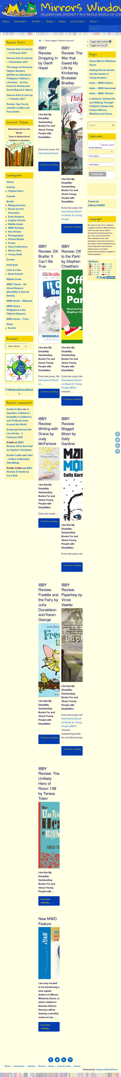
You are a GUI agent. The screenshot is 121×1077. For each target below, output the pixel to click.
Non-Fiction (14, 231)
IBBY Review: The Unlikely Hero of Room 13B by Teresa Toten (48, 783)
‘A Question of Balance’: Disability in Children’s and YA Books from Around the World (19, 417)
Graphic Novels (16, 220)
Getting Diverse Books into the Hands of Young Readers (102, 74)
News (10, 324)
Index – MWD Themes (101, 93)
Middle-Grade (15, 224)
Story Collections (17, 247)
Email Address (101, 147)
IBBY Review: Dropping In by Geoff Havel (48, 57)
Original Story (15, 191)
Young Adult (15, 254)
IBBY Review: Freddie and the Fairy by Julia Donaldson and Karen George (48, 602)
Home (7, 1066)
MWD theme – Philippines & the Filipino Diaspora (16, 310)
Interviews (12, 265)
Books (10, 201)
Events (10, 259)
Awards (11, 196)
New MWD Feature (47, 921)
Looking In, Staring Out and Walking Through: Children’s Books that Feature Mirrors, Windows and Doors (102, 106)
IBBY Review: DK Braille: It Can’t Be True (48, 256)
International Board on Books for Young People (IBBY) (71, 384)
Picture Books (16, 239)
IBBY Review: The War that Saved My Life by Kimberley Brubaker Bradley (71, 65)
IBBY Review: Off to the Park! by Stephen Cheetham (71, 256)
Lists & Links (14, 270)
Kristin (10, 429)
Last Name (94, 164)
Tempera (99, 1069)
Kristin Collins (14, 409)
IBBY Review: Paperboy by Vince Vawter (71, 594)
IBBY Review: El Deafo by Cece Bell (19, 472)
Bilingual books (17, 205)
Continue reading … (49, 166)
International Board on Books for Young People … (71, 215)
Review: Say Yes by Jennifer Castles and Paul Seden (18, 108)
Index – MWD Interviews (102, 88)
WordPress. (112, 1069)
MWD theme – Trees (18, 319)
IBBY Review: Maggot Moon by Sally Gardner (68, 431)
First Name (94, 156)
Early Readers (16, 216)
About (10, 182)
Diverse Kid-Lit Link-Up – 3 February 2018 (19, 433)
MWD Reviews (16, 228)
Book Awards (15, 274)
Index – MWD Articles (101, 83)
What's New (14, 250)
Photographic (15, 235)
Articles (11, 187)
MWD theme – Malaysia (19, 301)
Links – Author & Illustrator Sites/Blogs (20, 459)
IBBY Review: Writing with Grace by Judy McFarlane (48, 431)
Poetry (11, 243)
